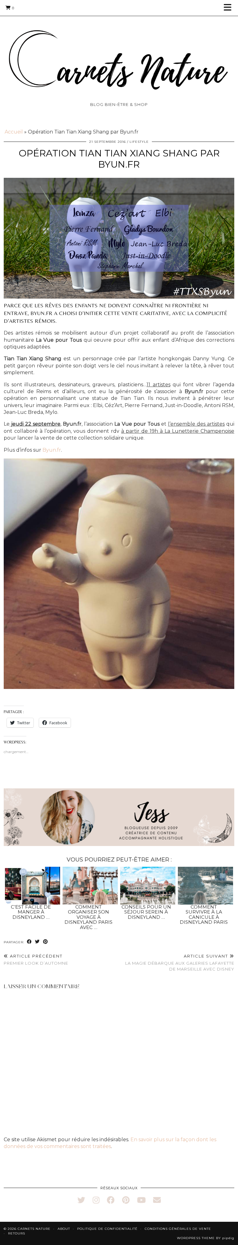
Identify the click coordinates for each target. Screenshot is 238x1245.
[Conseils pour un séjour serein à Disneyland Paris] (148, 886)
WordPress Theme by (205, 1238)
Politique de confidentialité (107, 1229)
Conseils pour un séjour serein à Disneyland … (146, 912)
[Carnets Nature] (119, 52)
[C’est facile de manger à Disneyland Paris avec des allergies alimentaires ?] (32, 886)
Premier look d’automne (36, 959)
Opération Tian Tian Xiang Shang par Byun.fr (119, 158)
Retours (16, 1233)
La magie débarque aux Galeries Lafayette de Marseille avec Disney (179, 962)
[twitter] (81, 1200)
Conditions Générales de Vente (178, 1229)
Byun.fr (51, 450)
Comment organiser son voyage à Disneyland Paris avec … (88, 917)
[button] (229, 8)
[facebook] (111, 1200)
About (64, 1229)
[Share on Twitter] (37, 942)
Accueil (14, 132)
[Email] (157, 1200)
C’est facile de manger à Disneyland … (31, 912)
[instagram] (96, 1200)
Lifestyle (139, 142)
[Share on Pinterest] (46, 942)
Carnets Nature (34, 1229)
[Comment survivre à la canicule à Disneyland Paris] (205, 886)
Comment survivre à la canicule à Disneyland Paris (204, 914)
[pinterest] (126, 1200)
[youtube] (141, 1200)
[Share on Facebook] (29, 942)
